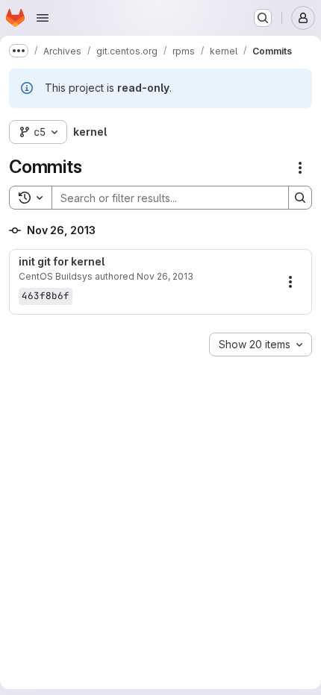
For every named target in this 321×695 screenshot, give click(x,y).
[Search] (300, 198)
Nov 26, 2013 (165, 276)
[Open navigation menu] (42, 18)
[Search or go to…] (263, 18)
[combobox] (260, 344)
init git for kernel (62, 262)
